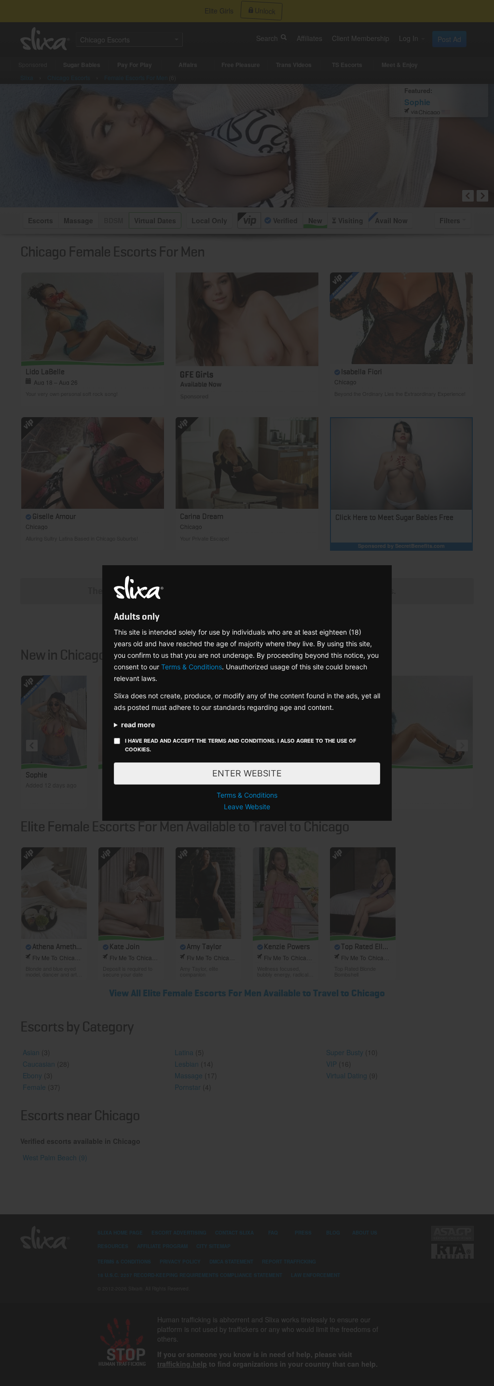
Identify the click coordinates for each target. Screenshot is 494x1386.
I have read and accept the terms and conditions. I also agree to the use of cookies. (240, 745)
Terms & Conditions (191, 667)
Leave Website (247, 806)
